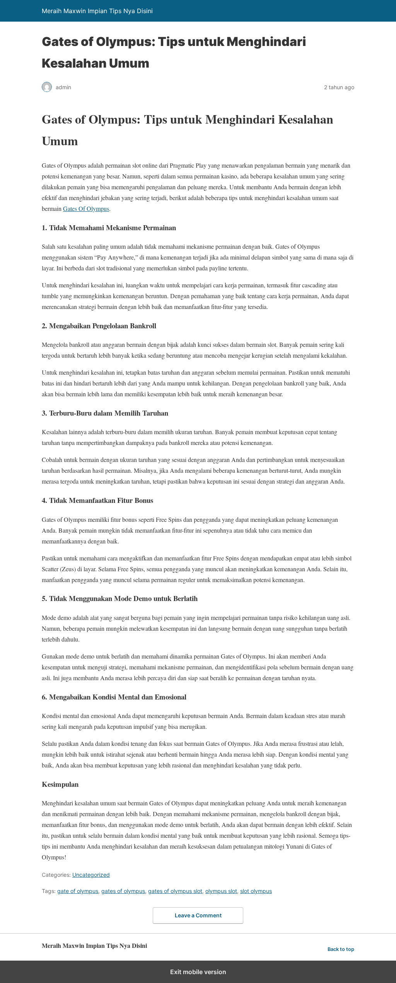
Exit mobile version (198, 972)
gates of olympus (123, 891)
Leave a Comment (198, 915)
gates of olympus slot (175, 891)
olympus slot (221, 891)
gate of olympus (77, 891)
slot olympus (256, 891)
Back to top (341, 949)
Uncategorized (91, 874)
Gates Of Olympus (86, 208)
